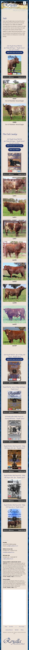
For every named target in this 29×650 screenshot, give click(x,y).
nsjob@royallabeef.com (8, 552)
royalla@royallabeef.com (12, 546)
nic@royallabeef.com (8, 558)
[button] (24, 3)
